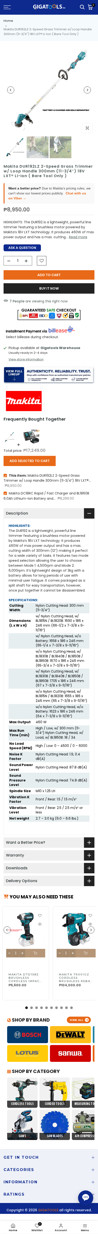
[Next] (87, 90)
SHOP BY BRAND (30, 1020)
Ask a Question (22, 247)
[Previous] (10, 90)
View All (76, 1020)
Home (8, 20)
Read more (78, 237)
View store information (26, 359)
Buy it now (49, 288)
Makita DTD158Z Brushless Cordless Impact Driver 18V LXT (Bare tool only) (25, 981)
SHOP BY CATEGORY (35, 1071)
